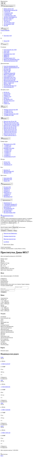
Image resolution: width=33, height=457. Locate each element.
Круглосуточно (8, 18)
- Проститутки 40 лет (10, 131)
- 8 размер (7, 155)
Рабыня (7, 95)
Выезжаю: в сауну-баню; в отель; (17, 248)
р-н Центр (6, 241)
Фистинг (7, 84)
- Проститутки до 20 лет (11, 124)
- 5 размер (7, 152)
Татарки (7, 191)
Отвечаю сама (4, 248)
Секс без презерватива (11, 66)
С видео (7, 11)
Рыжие (7, 180)
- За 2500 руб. (8, 111)
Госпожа (7, 93)
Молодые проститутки (11, 122)
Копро (6, 102)
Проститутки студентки (11, 125)
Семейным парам (9, 73)
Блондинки (8, 178)
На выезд (7, 20)
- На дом (7, 21)
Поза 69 (7, 70)
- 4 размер (7, 151)
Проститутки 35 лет (10, 128)
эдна (2, 380)
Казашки (7, 195)
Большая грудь (9, 148)
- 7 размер (7, 153)
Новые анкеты (9, 8)
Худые (7, 162)
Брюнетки (8, 179)
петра (2, 426)
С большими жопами (10, 204)
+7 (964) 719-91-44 (5, 432)
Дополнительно (7, 200)
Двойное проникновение (11, 67)
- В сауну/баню (9, 22)
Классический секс (10, 49)
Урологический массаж (11, 81)
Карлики (7, 170)
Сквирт (7, 103)
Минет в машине (9, 74)
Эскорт (7, 71)
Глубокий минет (9, 58)
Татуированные (9, 208)
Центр (6, 41)
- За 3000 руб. (8, 112)
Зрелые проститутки (10, 129)
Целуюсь (7, 69)
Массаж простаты (9, 80)
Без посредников (9, 212)
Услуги (5, 44)
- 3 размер (8, 149)
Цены (4, 106)
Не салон (7, 211)
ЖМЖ (6, 56)
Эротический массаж (11, 60)
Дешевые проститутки (11, 109)
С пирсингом (8, 209)
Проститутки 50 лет (10, 134)
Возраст (5, 118)
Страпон (7, 96)
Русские (7, 187)
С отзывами (8, 13)
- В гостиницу (9, 24)
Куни (6, 52)
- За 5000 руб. (9, 115)
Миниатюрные (9, 171)
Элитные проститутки (11, 113)
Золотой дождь (9, 100)
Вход (2, 455)
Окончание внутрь (10, 78)
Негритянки (8, 196)
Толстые (7, 163)
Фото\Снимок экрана (6, 227)
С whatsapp (8, 14)
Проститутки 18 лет (10, 121)
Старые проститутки (10, 135)
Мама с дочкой (9, 83)
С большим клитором (10, 205)
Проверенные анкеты (10, 10)
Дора (2, 403)
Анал (6, 51)
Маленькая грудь (9, 144)
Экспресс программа (10, 17)
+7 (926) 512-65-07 (5, 363)
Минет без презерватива (11, 59)
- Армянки (7, 194)
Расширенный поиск (7, 215)
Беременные (8, 202)
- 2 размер (7, 146)
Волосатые (7, 207)
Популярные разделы (8, 6)
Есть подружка (9, 87)
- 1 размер (7, 145)
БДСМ (6, 92)
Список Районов (5, 30)
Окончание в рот (9, 77)
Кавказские (7, 192)
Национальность (7, 184)
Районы (5, 28)
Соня (2, 357)
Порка (6, 98)
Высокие (7, 172)
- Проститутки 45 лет (10, 132)
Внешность (6, 138)
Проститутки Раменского (10, 233)
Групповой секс (9, 54)
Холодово (8, 35)
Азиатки (7, 189)
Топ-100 (6, 25)
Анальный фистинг (10, 85)
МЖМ (6, 55)
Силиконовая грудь (10, 156)
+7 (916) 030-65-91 (5, 386)
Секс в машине (9, 76)
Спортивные (8, 164)
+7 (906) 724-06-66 (5, 409)
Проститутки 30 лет (10, 127)
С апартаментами (10, 15)
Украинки (7, 188)
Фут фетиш (8, 99)
